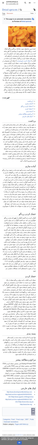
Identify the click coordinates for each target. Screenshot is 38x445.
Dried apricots (10, 9)
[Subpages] (34, 9)
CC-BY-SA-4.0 (19, 435)
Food (13, 419)
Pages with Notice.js (21, 424)
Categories (6, 419)
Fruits (32, 419)
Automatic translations (11, 422)
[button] (3, 3)
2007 (26, 419)
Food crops (20, 419)
